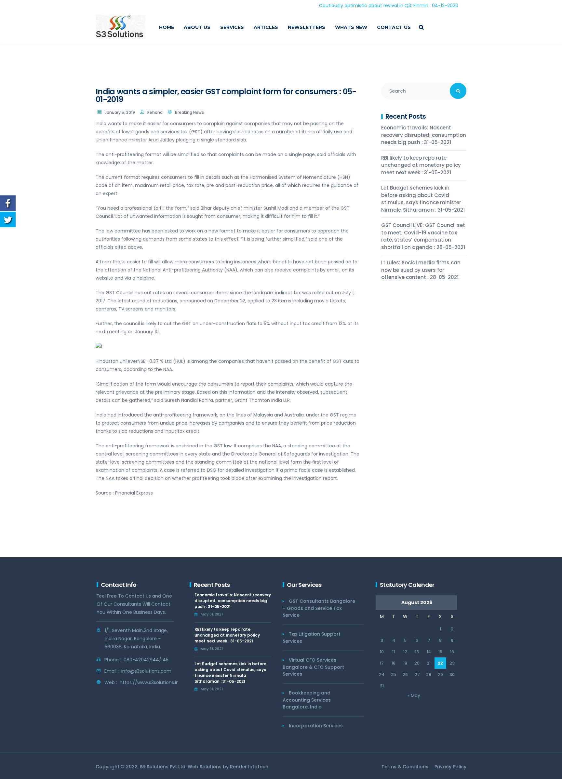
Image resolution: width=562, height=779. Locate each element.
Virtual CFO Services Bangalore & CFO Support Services (313, 667)
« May (414, 695)
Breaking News (189, 112)
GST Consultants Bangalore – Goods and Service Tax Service (319, 608)
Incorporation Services (316, 725)
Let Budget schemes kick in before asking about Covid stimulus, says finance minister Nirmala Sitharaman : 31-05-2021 (423, 198)
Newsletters (306, 27)
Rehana (155, 112)
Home (166, 27)
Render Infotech (249, 766)
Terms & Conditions (404, 766)
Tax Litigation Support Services (312, 637)
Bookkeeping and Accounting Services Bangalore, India (307, 700)
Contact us (394, 27)
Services (232, 27)
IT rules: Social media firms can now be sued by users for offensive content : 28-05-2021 (421, 270)
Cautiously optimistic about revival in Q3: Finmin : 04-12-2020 (367, 5)
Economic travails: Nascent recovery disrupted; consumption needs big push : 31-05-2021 (423, 135)
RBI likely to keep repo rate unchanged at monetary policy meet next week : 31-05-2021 (421, 165)
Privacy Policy (450, 766)
